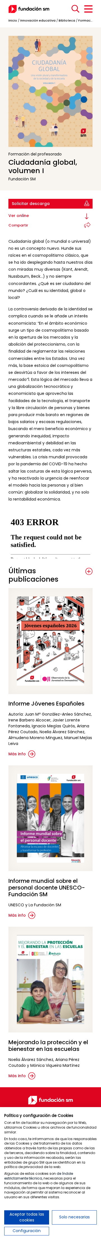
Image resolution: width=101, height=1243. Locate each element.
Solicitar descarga (31, 203)
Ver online (18, 215)
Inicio (12, 20)
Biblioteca (67, 20)
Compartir (18, 225)
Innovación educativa (38, 20)
